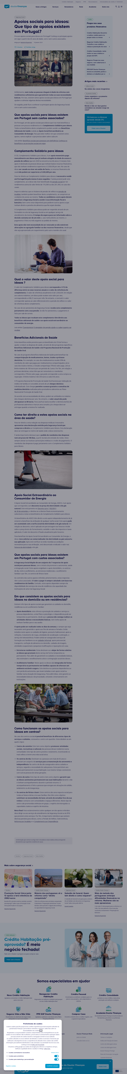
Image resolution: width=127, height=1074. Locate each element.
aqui (41, 1030)
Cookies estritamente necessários (19, 1052)
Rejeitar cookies (11, 1066)
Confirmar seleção (52, 1066)
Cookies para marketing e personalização (21, 1059)
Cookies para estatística (16, 1056)
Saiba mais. (47, 1049)
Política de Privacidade (37, 1045)
